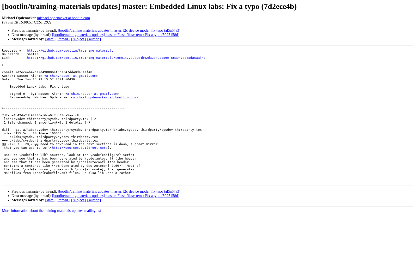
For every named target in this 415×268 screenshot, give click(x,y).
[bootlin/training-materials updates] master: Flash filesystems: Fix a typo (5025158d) (115, 35)
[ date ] (50, 39)
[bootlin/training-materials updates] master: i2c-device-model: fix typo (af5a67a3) (119, 30)
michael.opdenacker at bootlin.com (63, 18)
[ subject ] (78, 39)
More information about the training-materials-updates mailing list (51, 210)
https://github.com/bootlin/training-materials (70, 50)
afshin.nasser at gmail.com (71, 75)
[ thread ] (63, 39)
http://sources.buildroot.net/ (80, 147)
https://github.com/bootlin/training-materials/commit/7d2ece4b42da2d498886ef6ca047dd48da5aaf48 (116, 58)
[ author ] (94, 39)
